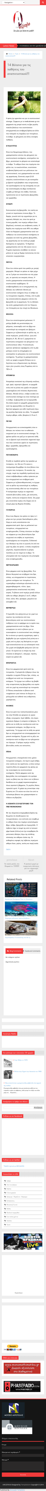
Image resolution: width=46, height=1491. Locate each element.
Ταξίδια (9, 1221)
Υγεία (16, 54)
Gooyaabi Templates (17, 1490)
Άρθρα (9, 1181)
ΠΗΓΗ (8, 849)
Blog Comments (15, 951)
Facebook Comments (32, 951)
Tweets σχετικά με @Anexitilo (14, 1166)
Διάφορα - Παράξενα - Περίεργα (17, 1197)
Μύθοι (9, 1209)
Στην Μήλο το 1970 (20, 1060)
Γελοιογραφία (11, 1193)
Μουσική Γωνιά (12, 1205)
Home (10, 54)
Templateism (25, 1485)
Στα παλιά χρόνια (12, 1217)
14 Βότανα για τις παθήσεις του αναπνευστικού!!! (22, 55)
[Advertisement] (23, 1322)
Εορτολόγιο (19, 1293)
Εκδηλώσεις (10, 1201)
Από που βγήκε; (12, 1185)
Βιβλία (9, 1189)
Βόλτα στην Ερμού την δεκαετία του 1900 (27, 1071)
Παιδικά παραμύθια (13, 1212)
